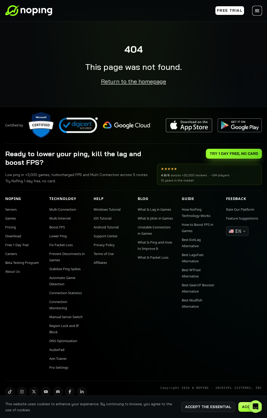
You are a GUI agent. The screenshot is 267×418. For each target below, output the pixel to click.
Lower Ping (58, 236)
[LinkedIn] (82, 391)
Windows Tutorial (107, 209)
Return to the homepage (133, 81)
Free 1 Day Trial (16, 245)
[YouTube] (46, 391)
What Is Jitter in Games (155, 218)
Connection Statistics (65, 292)
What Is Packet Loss (153, 257)
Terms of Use (104, 253)
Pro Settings (58, 367)
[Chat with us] (255, 406)
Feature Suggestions (242, 218)
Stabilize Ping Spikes (65, 268)
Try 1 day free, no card (234, 153)
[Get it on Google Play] (239, 125)
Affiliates (100, 262)
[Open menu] (257, 10)
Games (10, 218)
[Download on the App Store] (189, 125)
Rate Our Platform (240, 209)
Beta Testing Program (22, 262)
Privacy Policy (104, 245)
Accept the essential (208, 406)
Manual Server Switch (66, 316)
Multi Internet (60, 218)
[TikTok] (10, 391)
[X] (34, 391)
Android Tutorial (106, 227)
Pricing (10, 227)
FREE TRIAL (229, 10)
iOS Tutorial (102, 218)
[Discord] (58, 391)
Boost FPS (57, 227)
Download (13, 236)
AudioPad (56, 349)
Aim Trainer (58, 358)
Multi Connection (62, 209)
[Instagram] (22, 391)
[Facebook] (70, 391)
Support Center (106, 236)
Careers (11, 253)
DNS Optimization (63, 340)
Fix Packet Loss (61, 245)
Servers (11, 209)
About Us (12, 271)
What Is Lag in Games (154, 209)
